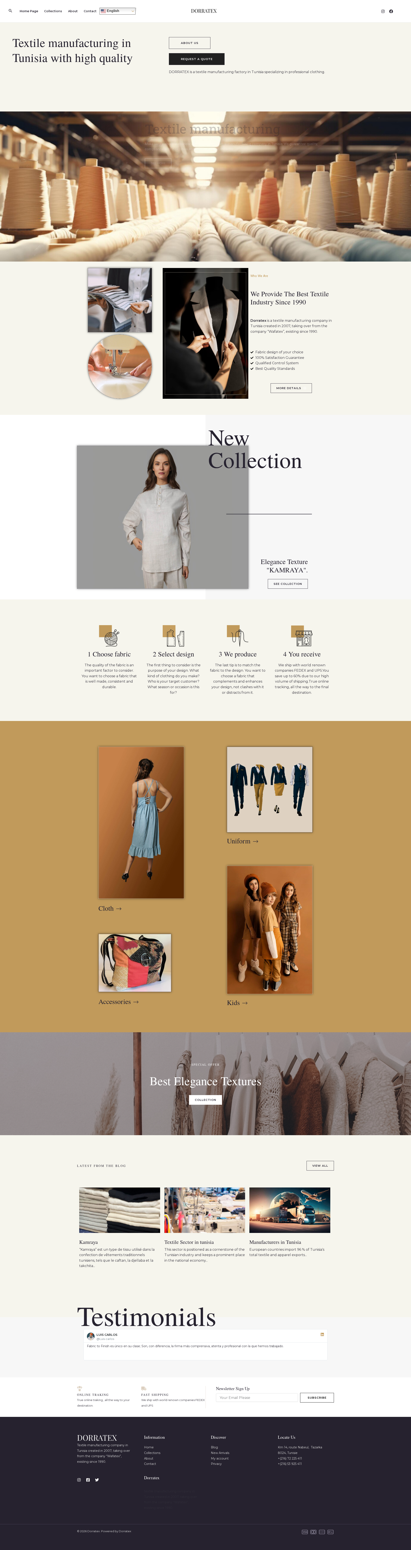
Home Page (29, 11)
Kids (233, 1002)
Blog (214, 1447)
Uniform (238, 840)
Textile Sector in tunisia (189, 1241)
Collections (53, 11)
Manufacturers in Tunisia (275, 1241)
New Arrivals (220, 1453)
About (73, 11)
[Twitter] (97, 1480)
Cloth (106, 908)
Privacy (216, 1464)
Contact (90, 11)
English (112, 11)
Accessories (114, 1001)
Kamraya (88, 1241)
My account (220, 1458)
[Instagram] (383, 11)
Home (149, 1447)
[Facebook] (391, 11)
